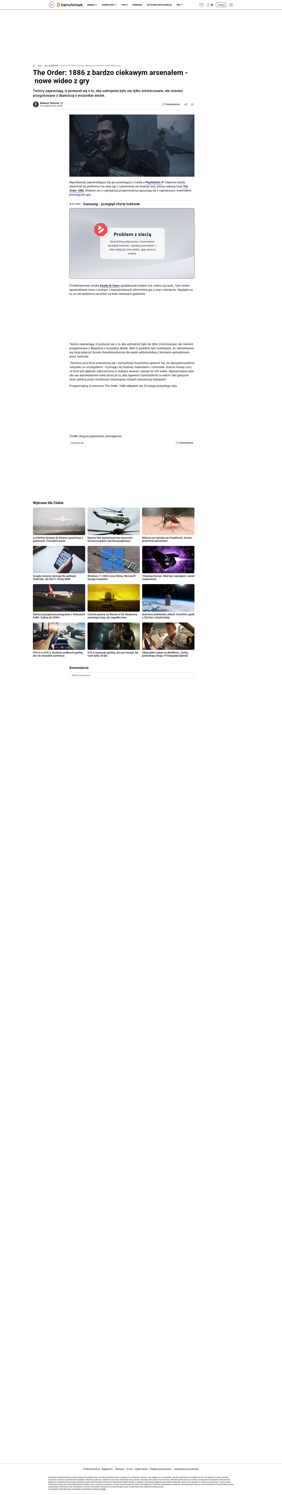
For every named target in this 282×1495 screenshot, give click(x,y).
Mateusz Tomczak (49, 103)
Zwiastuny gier (77, 443)
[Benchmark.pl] (72, 4)
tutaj (103, 1489)
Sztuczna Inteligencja (159, 5)
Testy (124, 5)
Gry (179, 5)
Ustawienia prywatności (186, 1469)
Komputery (108, 5)
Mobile (91, 5)
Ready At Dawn (110, 285)
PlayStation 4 (154, 182)
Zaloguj (221, 5)
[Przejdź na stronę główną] (52, 7)
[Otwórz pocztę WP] (201, 4)
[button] (210, 5)
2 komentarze (172, 104)
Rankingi (137, 5)
